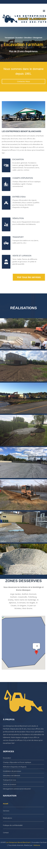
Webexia (37, 845)
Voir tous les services (29, 277)
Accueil (5, 803)
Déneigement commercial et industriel (17, 789)
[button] (36, 652)
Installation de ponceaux (12, 771)
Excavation (7, 758)
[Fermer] (37, 646)
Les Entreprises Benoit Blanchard (18, 842)
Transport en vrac (9, 780)
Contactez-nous (23, 81)
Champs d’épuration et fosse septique (17, 762)
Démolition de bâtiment (11, 775)
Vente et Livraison (9, 784)
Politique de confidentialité (13, 825)
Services (6, 811)
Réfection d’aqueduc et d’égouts (15, 767)
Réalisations (7, 818)
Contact (6, 832)
